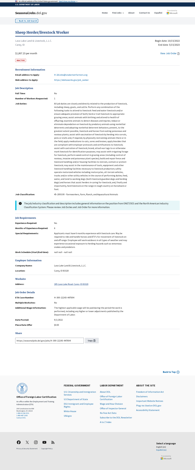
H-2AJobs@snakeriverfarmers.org (71, 74)
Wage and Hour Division (111, 403)
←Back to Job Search (26, 21)
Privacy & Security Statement (27, 448)
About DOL (105, 391)
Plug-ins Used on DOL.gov (148, 405)
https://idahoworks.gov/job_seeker (71, 79)
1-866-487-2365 (22, 415)
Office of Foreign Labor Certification (111, 398)
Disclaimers (142, 396)
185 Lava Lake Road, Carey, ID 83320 (71, 284)
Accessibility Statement (148, 410)
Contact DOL (21, 418)
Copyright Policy (47, 448)
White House (70, 411)
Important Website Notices (149, 401)
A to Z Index (105, 422)
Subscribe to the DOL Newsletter (116, 417)
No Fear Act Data (108, 412)
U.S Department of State (76, 399)
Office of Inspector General (113, 408)
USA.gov (68, 415)
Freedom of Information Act (150, 391)
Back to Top (169, 372)
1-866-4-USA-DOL (22, 413)
